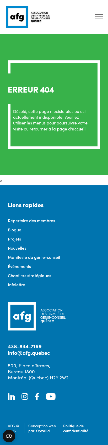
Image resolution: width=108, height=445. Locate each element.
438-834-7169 (25, 346)
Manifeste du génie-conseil (34, 257)
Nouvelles (17, 248)
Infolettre (16, 284)
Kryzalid (42, 430)
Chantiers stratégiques (29, 275)
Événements (19, 266)
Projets (14, 239)
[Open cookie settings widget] (9, 436)
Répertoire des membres (31, 220)
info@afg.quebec (29, 352)
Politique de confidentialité (75, 428)
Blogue (14, 229)
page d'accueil (71, 129)
